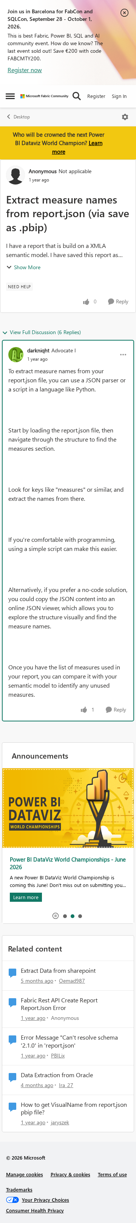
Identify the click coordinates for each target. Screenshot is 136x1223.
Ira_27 (66, 1085)
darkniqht (38, 350)
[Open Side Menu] (10, 96)
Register (96, 96)
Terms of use (112, 1174)
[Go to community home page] (44, 96)
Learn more (26, 897)
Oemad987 (72, 980)
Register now (25, 70)
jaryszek (60, 1122)
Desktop (22, 117)
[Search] (76, 96)
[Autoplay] (55, 916)
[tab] (64, 916)
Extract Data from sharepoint (58, 970)
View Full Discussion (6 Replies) (45, 332)
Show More (27, 267)
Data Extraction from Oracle (57, 1075)
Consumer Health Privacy (35, 1210)
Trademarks (19, 1189)
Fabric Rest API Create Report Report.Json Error (59, 1004)
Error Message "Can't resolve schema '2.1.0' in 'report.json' (69, 1041)
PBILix (58, 1055)
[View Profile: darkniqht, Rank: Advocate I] (15, 354)
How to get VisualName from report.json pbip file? (74, 1108)
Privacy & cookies (70, 1174)
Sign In (119, 96)
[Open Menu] (125, 117)
